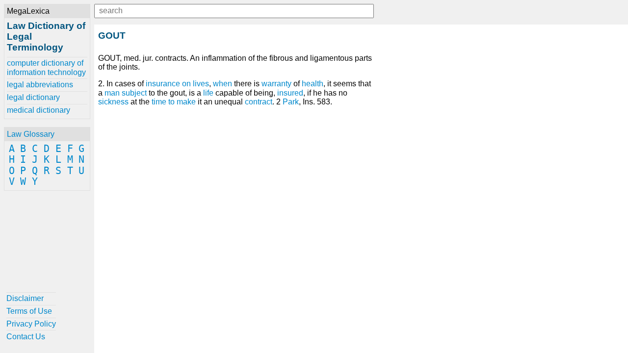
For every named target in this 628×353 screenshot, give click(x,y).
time (159, 102)
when (222, 83)
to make (182, 102)
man (112, 93)
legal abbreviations (40, 84)
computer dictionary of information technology (46, 67)
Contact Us (25, 336)
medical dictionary (38, 110)
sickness (113, 102)
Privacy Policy (31, 324)
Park (291, 102)
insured (290, 93)
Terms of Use (29, 311)
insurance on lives (177, 83)
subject (134, 93)
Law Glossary (30, 134)
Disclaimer (25, 298)
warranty (276, 83)
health (312, 83)
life (208, 93)
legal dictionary (33, 97)
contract (258, 102)
